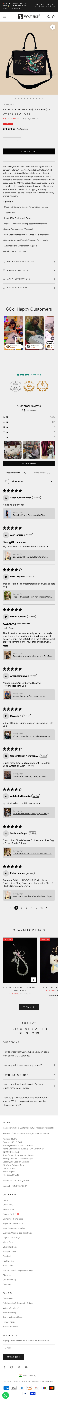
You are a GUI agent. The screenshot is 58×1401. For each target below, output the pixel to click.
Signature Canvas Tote (13, 1223)
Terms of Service (10, 1326)
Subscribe (13, 1357)
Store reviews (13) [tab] (42, 472)
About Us (7, 1275)
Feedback (7, 1256)
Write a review (29, 463)
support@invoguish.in (19, 1180)
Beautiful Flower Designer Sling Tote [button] (29, 515)
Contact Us (8, 1298)
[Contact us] (5, 1395)
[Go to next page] (47, 908)
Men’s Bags (8, 1242)
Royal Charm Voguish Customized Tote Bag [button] (32, 656)
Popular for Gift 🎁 (11, 1214)
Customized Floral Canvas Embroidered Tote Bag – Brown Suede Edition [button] (33, 853)
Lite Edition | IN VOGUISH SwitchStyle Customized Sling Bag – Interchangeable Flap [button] (33, 557)
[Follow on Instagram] (11, 1367)
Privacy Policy (9, 1322)
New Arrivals (8, 1209)
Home (5, 1200)
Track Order (8, 1265)
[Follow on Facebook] (4, 1367)
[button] (29, 416)
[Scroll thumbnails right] (52, 449)
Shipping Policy (9, 1312)
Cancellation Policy (11, 1308)
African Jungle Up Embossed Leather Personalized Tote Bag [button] (29, 696)
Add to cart (29, 151)
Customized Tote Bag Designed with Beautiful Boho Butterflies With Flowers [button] (30, 776)
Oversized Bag (9, 1279)
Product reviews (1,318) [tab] (16, 472)
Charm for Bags (10, 1247)
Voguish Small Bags (11, 1237)
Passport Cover (9, 1251)
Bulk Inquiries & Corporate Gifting (18, 1270)
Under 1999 (8, 1204)
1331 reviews (22, 129)
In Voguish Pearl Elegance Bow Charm (19, 988)
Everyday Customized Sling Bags (17, 1233)
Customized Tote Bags (13, 1219)
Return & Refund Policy (13, 1317)
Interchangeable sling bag (14, 1228)
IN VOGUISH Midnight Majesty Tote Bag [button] (31, 813)
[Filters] (6, 481)
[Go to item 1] (13, 450)
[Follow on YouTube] (26, 1367)
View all (29, 1007)
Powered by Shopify (42, 1382)
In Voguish (9, 105)
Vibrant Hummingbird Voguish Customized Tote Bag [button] (32, 736)
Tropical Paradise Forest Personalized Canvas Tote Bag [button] (33, 597)
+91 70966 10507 (19, 1186)
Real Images (8, 1261)
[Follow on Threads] (18, 1367)
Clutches (7, 1284)
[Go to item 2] (31, 450)
